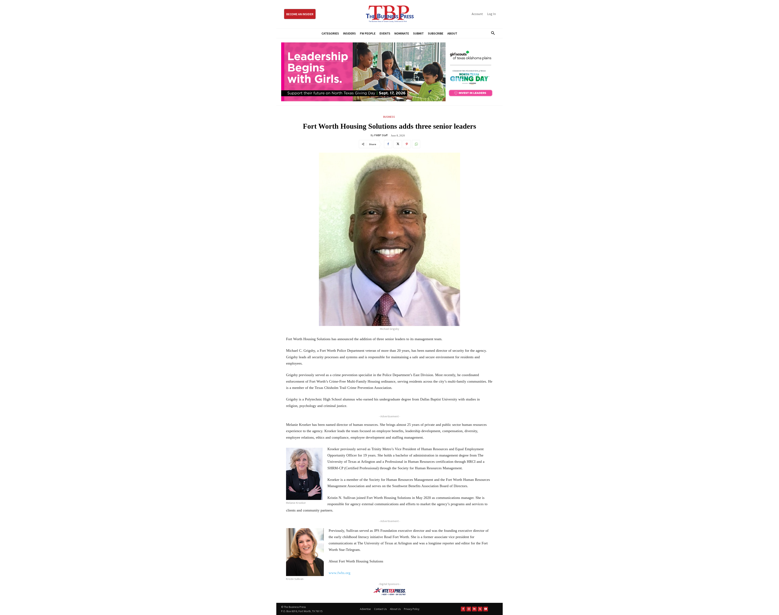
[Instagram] (468, 609)
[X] (397, 144)
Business (389, 117)
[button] (491, 33)
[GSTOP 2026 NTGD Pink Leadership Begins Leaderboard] (389, 71)
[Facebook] (388, 144)
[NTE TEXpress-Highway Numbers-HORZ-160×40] (389, 591)
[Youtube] (485, 609)
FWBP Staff (380, 135)
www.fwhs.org (339, 573)
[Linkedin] (474, 609)
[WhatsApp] (416, 144)
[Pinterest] (407, 144)
